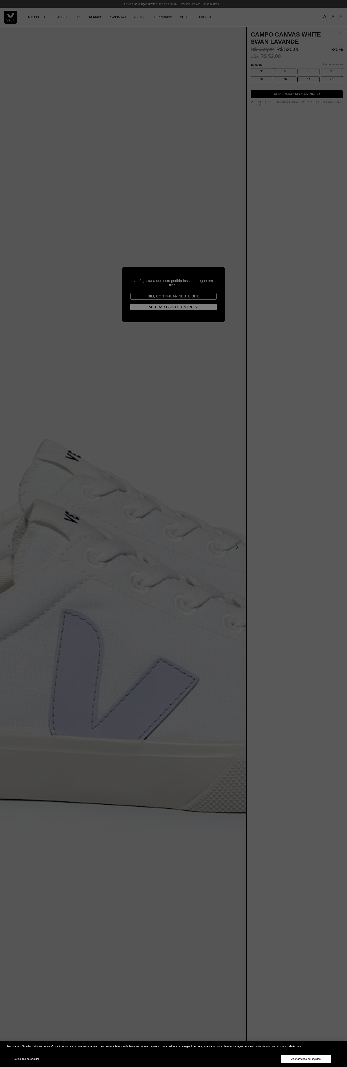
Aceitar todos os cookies (306, 1058)
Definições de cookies (26, 1058)
